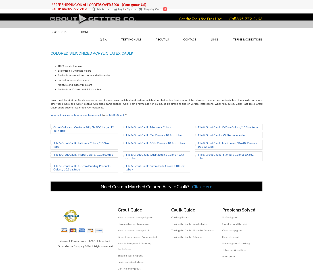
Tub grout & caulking (234, 249)
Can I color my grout (129, 268)
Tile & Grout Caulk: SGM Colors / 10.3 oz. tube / (155, 143)
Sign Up (131, 9)
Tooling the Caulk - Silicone (186, 236)
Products (59, 32)
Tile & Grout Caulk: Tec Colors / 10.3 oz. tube (153, 135)
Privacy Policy (78, 240)
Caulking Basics (180, 217)
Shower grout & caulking (236, 243)
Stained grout (230, 217)
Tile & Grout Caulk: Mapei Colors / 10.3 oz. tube (83, 154)
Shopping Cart (154, 9)
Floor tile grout (230, 236)
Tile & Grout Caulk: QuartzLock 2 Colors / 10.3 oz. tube (155, 156)
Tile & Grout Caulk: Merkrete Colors (148, 127)
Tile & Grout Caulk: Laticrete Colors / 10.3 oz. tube (81, 144)
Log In (121, 9)
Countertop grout (232, 230)
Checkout (104, 240)
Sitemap (63, 240)
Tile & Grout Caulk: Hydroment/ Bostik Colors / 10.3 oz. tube (227, 144)
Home (85, 32)
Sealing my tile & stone (130, 262)
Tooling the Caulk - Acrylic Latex (189, 223)
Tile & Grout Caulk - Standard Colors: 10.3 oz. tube (226, 156)
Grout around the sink (234, 223)
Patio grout (228, 256)
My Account (104, 9)
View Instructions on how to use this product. (76, 115)
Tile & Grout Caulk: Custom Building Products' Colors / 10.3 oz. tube (82, 167)
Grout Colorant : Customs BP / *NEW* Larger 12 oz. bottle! (83, 128)
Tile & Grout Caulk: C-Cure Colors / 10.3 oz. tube (228, 127)
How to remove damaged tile (134, 230)
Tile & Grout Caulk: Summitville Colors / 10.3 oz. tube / (155, 167)
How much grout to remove (133, 223)
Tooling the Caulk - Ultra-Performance (192, 230)
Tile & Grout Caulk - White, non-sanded (222, 135)
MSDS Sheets (117, 115)
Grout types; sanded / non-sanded (137, 236)
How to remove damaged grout (135, 217)
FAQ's (92, 240)
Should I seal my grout (130, 255)
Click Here (202, 186)
